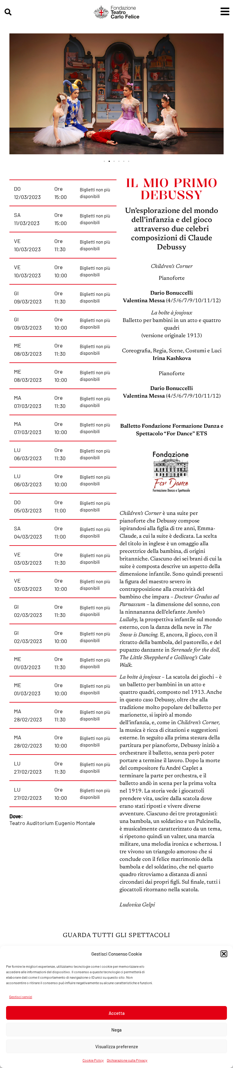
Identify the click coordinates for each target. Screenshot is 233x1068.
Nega (116, 1029)
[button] (224, 954)
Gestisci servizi (20, 996)
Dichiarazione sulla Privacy (127, 1060)
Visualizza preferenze (116, 1046)
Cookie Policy (93, 1060)
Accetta (117, 1013)
